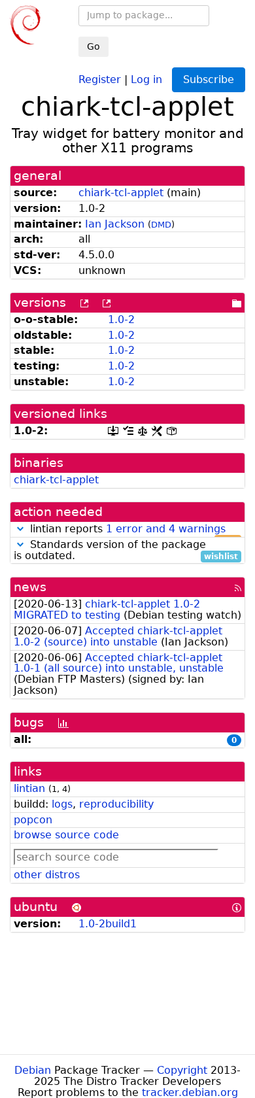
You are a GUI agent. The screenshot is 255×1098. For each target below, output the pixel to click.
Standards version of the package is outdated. (126, 551)
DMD (161, 225)
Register (99, 79)
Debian (32, 1070)
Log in (146, 79)
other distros (47, 874)
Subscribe (208, 79)
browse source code (66, 835)
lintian (29, 788)
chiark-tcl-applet (120, 192)
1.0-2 (121, 319)
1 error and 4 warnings (166, 529)
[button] (20, 529)
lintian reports (132, 529)
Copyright (182, 1070)
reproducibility (116, 804)
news (30, 586)
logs (62, 804)
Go (93, 46)
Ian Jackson (114, 224)
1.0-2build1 (107, 924)
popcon (33, 820)
